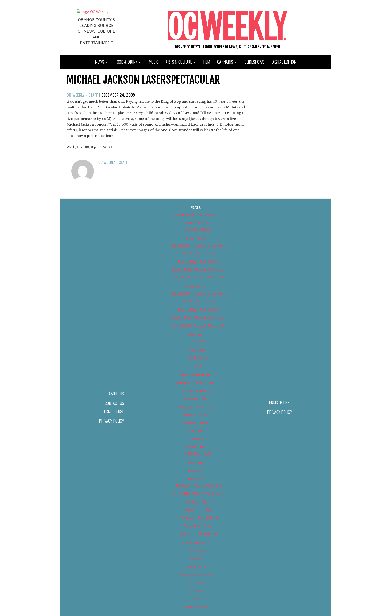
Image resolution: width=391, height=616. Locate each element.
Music (153, 62)
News (99, 62)
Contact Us (114, 403)
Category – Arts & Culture (195, 383)
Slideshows (254, 62)
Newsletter (196, 471)
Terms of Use (113, 411)
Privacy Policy (111, 421)
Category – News (195, 423)
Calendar (195, 335)
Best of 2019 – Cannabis (198, 301)
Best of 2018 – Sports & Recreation (198, 277)
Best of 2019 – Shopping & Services (198, 317)
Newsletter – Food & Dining (198, 517)
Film (206, 62)
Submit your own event (195, 575)
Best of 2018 (195, 238)
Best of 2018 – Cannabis (198, 253)
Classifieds (195, 431)
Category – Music (195, 415)
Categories (198, 341)
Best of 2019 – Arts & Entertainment (198, 293)
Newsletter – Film (198, 509)
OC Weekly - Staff (82, 95)
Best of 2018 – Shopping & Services (198, 269)
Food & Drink (126, 62)
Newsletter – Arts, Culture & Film (198, 485)
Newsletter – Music (198, 525)
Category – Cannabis (196, 391)
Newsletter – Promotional (198, 533)
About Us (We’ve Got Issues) (195, 214)
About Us (116, 394)
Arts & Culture (179, 62)
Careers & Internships (195, 375)
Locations (198, 349)
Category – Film (195, 399)
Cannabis (225, 62)
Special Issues (195, 567)
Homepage (196, 463)
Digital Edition (284, 62)
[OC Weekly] (92, 12)
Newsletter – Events (198, 501)
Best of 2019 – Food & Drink (198, 309)
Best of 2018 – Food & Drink (198, 261)
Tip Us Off (195, 591)
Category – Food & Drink (195, 407)
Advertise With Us (195, 223)
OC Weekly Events (195, 543)
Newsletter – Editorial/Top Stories (198, 493)
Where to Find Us (195, 607)
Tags (198, 365)
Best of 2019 (195, 287)
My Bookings (198, 357)
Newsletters (195, 479)
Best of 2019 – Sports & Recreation (198, 325)
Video (195, 599)
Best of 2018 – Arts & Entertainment (198, 245)
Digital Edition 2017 (198, 453)
